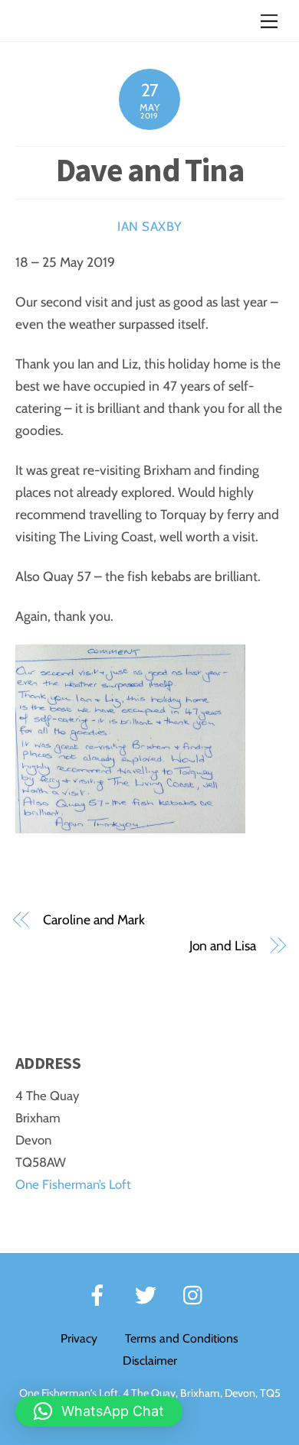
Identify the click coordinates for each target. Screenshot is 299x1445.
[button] (98, 1411)
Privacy (79, 1338)
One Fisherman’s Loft (73, 1184)
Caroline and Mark (94, 919)
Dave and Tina (150, 169)
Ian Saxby (149, 226)
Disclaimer (150, 1360)
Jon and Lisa (222, 945)
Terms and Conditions (181, 1338)
